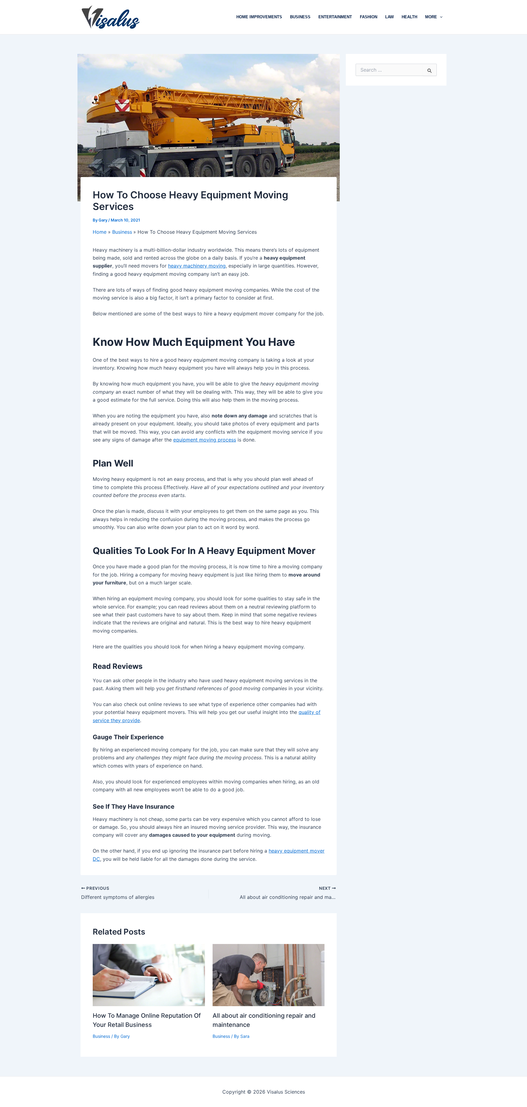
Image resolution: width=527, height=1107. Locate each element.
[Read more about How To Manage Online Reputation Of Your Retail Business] (149, 974)
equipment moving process (204, 440)
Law (389, 17)
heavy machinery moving (197, 266)
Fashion (368, 17)
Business (300, 17)
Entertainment (335, 17)
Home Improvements (259, 17)
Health (409, 17)
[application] (440, 17)
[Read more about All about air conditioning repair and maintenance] (269, 974)
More (431, 17)
